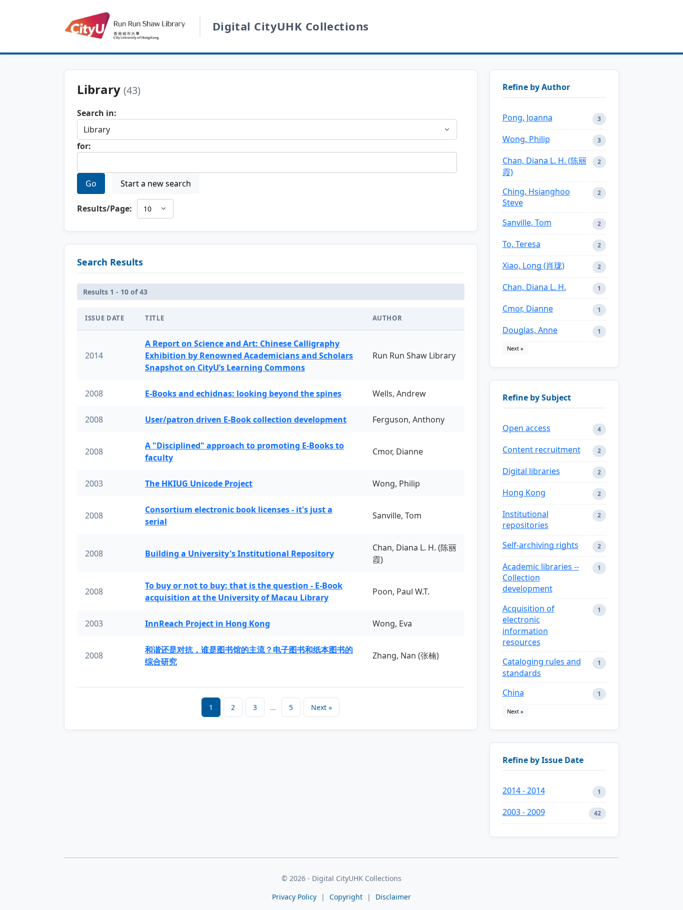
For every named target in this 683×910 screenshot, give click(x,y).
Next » (321, 707)
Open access (526, 428)
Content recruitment (541, 449)
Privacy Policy (294, 897)
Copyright (347, 897)
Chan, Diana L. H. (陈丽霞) (544, 166)
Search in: (96, 113)
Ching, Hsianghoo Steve (536, 197)
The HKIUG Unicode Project (198, 483)
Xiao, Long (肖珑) (533, 265)
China (513, 692)
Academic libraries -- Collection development (540, 577)
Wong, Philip (526, 139)
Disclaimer (393, 897)
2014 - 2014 (523, 790)
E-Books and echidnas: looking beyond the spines (243, 393)
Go (91, 183)
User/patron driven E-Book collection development (245, 419)
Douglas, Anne (530, 330)
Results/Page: (104, 208)
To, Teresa (521, 244)
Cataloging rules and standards (541, 667)
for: (84, 146)
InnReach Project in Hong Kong (207, 623)
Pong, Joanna (527, 117)
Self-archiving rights (540, 545)
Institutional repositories (525, 519)
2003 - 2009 (523, 812)
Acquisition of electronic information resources (528, 625)
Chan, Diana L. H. (534, 287)
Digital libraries (531, 471)
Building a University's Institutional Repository (239, 553)
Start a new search (155, 183)
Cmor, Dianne (527, 308)
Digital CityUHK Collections (290, 26)
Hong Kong (524, 492)
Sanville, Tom (527, 222)
